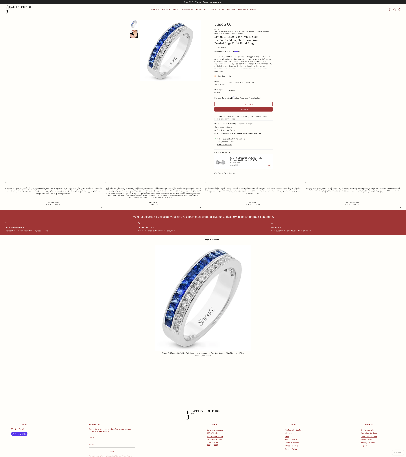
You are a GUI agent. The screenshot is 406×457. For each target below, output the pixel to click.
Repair (364, 446)
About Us (289, 433)
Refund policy (291, 439)
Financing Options (369, 436)
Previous (140, 51)
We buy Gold (366, 439)
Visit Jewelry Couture (294, 430)
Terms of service (292, 442)
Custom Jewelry (367, 430)
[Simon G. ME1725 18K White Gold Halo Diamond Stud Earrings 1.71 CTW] (220, 161)
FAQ (287, 436)
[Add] (269, 166)
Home (216, 29)
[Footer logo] (203, 414)
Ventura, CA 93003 (215, 436)
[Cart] (399, 9)
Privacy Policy (126, 456)
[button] (176, 9)
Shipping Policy (291, 446)
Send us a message (215, 430)
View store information (224, 145)
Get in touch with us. (223, 127)
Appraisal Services (369, 433)
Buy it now (243, 109)
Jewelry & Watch (368, 442)
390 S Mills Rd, (213, 433)
